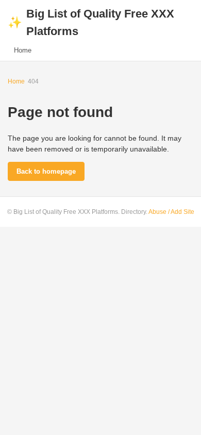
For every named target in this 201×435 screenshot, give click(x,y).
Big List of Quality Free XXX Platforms (91, 22)
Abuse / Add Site (171, 211)
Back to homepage (46, 171)
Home (22, 50)
